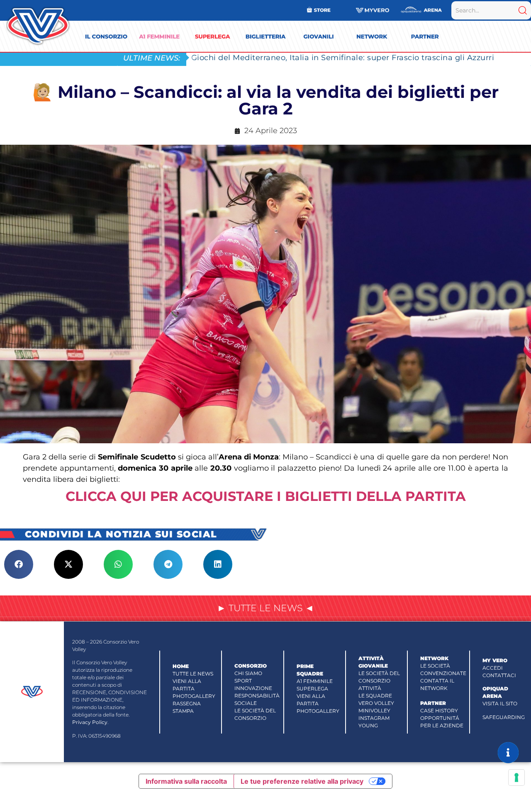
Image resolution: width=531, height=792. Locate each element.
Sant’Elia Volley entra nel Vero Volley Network (281, 57)
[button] (18, 564)
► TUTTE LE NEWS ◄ (265, 608)
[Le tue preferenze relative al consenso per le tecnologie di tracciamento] (516, 777)
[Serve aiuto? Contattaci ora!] (508, 752)
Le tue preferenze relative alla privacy (302, 781)
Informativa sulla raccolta (186, 781)
